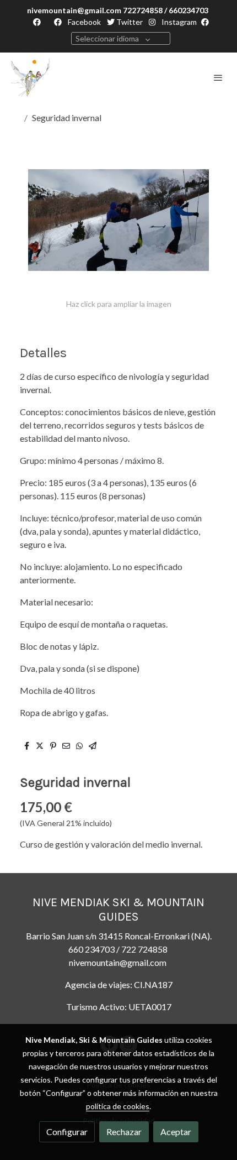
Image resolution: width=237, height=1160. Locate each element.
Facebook (83, 22)
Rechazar (124, 1131)
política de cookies (117, 1106)
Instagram (178, 22)
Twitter (129, 22)
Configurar (67, 1131)
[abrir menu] (218, 77)
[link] (30, 77)
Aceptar (175, 1131)
